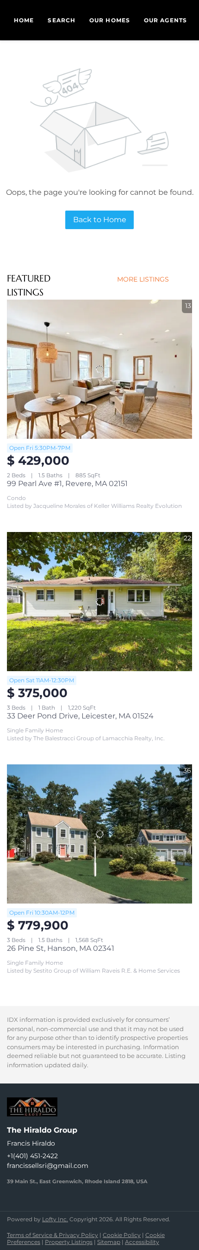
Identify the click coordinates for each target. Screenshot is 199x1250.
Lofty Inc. (55, 1219)
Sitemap (108, 1241)
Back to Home (99, 219)
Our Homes (109, 20)
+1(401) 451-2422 (32, 1156)
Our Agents (165, 20)
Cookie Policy (122, 1234)
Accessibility (142, 1241)
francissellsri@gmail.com (47, 1165)
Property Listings (69, 1241)
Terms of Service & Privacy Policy (52, 1234)
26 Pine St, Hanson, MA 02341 (60, 948)
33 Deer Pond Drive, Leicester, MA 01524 (80, 716)
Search (61, 20)
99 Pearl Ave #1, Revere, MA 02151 (67, 483)
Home (24, 20)
